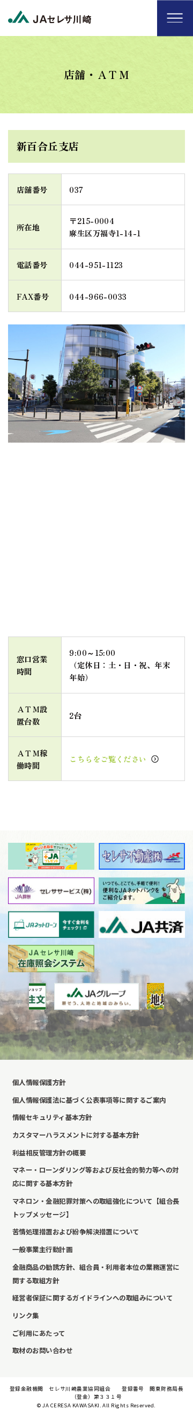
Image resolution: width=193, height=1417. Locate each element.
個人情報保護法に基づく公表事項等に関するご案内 (89, 1100)
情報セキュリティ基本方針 (52, 1117)
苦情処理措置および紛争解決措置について (75, 1232)
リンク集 (25, 1315)
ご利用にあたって (38, 1333)
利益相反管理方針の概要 (49, 1153)
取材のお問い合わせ (42, 1350)
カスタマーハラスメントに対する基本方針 (75, 1135)
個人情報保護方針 (39, 1082)
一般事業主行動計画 (42, 1249)
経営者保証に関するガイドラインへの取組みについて (92, 1298)
